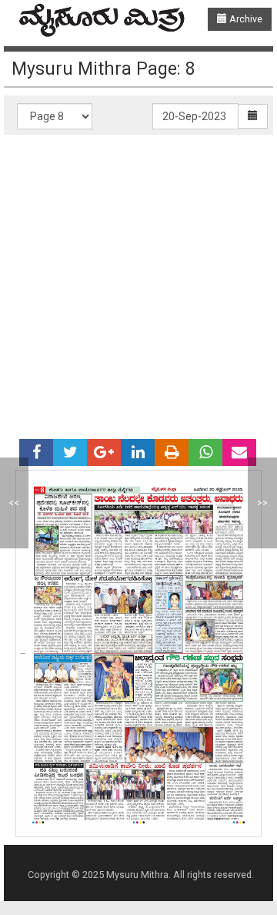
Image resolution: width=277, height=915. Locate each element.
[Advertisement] (138, 281)
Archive (244, 19)
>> (262, 502)
